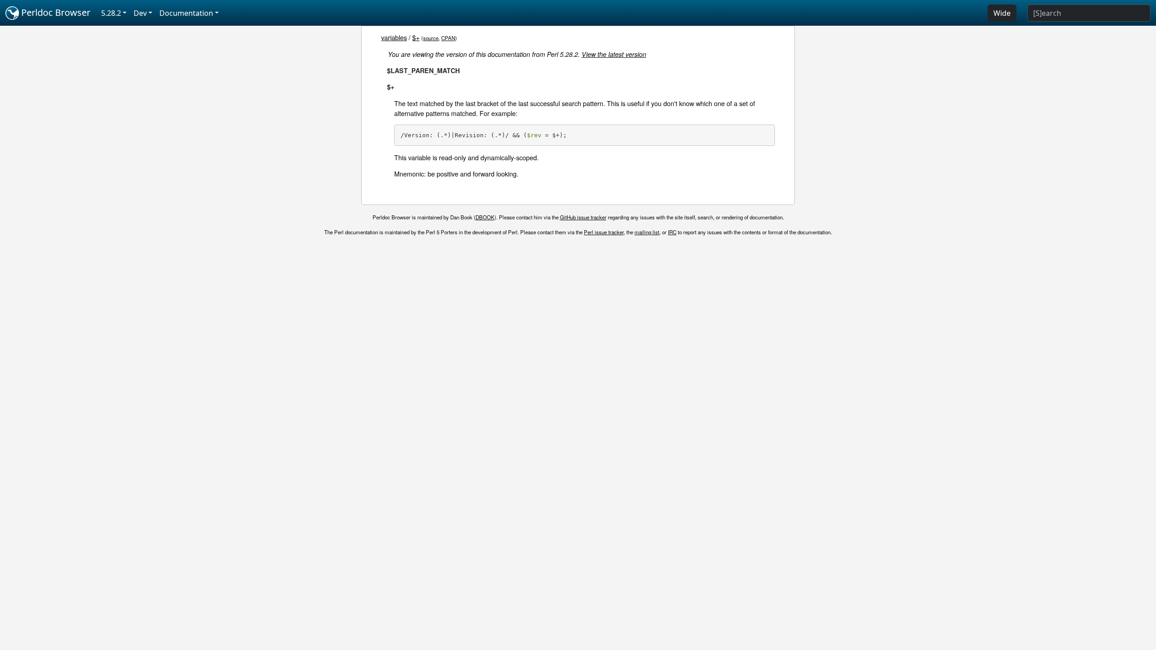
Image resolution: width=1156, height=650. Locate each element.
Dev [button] (140, 13)
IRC (672, 232)
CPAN (448, 38)
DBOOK (484, 217)
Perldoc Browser (54, 12)
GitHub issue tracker (583, 217)
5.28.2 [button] (111, 13)
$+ (416, 37)
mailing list (646, 232)
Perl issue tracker (604, 232)
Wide (1002, 13)
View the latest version (614, 54)
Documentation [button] (186, 13)
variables (394, 37)
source (430, 38)
